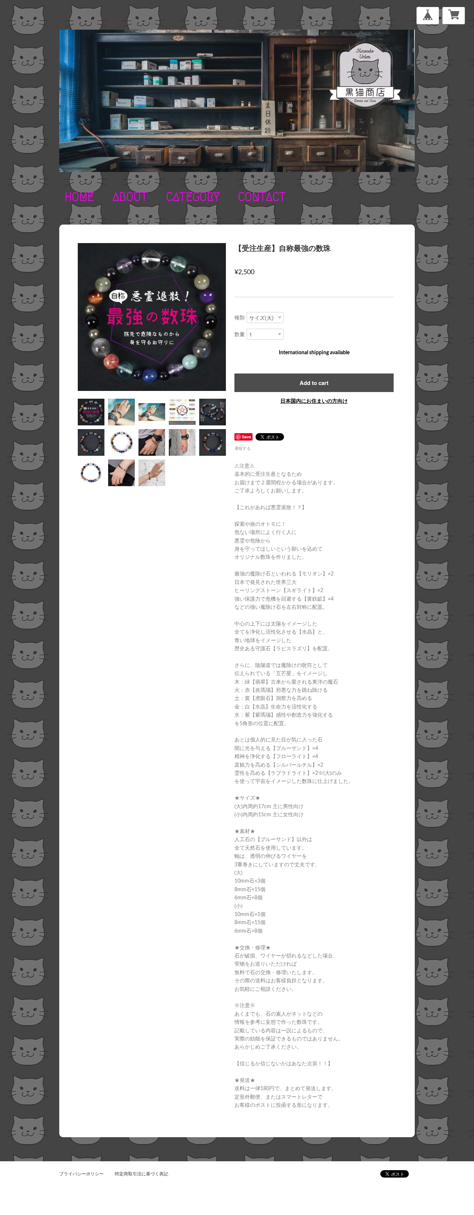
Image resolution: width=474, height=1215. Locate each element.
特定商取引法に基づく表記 (141, 1174)
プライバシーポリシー (81, 1174)
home (79, 196)
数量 (239, 334)
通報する (242, 449)
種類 (239, 318)
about (130, 196)
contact (262, 196)
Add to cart (314, 383)
